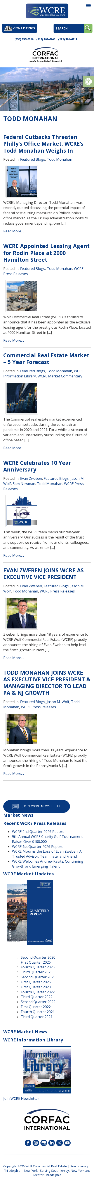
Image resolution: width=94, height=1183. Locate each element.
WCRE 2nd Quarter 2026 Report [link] (38, 831)
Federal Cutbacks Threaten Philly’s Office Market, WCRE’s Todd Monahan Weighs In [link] (43, 143)
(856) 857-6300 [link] (23, 39)
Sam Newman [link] (24, 483)
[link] (88, 81)
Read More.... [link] (13, 231)
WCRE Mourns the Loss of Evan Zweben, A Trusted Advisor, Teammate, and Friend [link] (47, 854)
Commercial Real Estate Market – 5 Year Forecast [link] (46, 358)
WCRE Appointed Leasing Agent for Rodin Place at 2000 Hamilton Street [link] (46, 252)
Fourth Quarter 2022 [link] (38, 992)
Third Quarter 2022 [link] (36, 996)
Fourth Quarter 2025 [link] (38, 967)
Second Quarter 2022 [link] (38, 1001)
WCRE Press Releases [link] (57, 591)
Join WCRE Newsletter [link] (42, 806)
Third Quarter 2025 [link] (36, 972)
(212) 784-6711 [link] (67, 39)
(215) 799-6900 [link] (45, 39)
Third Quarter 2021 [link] (36, 1016)
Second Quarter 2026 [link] (38, 957)
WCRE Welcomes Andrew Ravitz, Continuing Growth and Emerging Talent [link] (47, 864)
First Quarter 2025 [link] (36, 982)
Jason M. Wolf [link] (58, 701)
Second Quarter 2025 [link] (38, 977)
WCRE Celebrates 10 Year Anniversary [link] (37, 466)
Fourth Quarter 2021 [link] (38, 1011)
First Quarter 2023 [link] (36, 987)
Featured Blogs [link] (32, 159)
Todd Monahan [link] (59, 159)
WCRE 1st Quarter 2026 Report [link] (37, 846)
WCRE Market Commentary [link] (60, 376)
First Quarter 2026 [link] (36, 962)
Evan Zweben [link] (31, 478)
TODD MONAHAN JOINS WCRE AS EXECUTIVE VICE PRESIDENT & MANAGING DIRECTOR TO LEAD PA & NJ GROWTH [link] (47, 683)
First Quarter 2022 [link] (36, 1006)
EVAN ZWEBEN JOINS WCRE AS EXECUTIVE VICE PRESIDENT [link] (43, 573)
